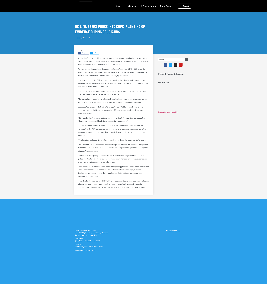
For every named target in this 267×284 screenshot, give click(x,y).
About (118, 6)
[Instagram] (175, 65)
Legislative (131, 6)
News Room (165, 6)
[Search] (186, 59)
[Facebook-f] (165, 65)
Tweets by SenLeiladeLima (168, 112)
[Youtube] (181, 65)
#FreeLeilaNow (148, 6)
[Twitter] (170, 65)
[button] (184, 6)
